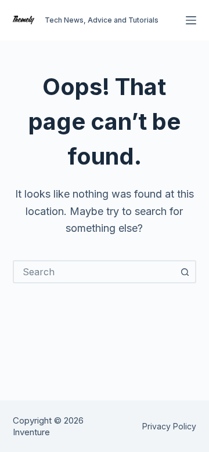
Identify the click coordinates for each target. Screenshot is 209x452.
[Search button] (184, 271)
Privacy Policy (169, 426)
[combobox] (94, 271)
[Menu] (191, 20)
